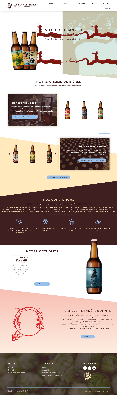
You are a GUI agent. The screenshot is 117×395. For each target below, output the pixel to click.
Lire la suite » (21, 278)
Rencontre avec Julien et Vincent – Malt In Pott (21, 259)
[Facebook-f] (85, 368)
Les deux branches (25, 5)
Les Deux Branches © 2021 (18, 391)
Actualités (104, 3)
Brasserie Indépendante (24, 7)
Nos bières (66, 3)
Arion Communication (102, 391)
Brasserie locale (85, 3)
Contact (108, 8)
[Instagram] (89, 368)
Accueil (52, 3)
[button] (61, 110)
